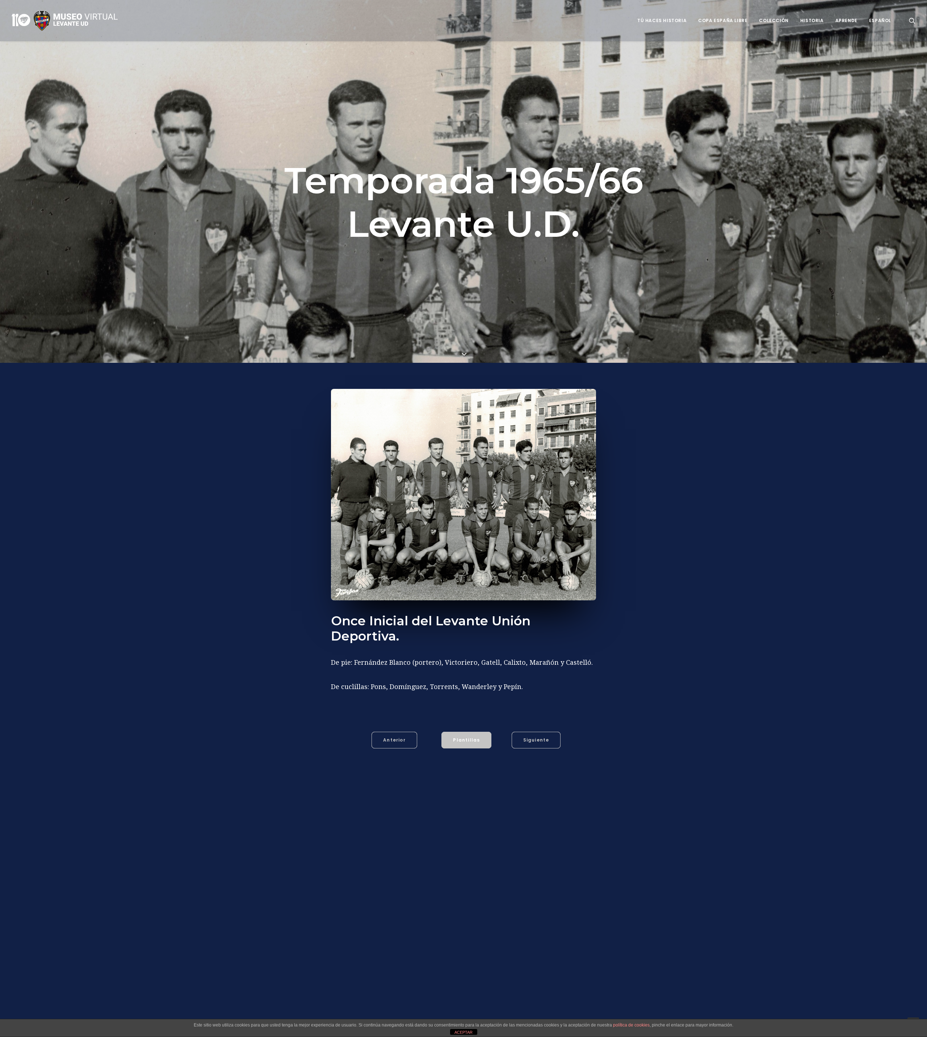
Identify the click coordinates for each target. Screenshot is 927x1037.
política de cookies (631, 1025)
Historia (812, 20)
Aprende (846, 20)
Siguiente (536, 740)
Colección (773, 20)
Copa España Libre (722, 20)
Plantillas (466, 740)
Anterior (394, 740)
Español (880, 20)
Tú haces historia (662, 20)
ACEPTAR (463, 1032)
